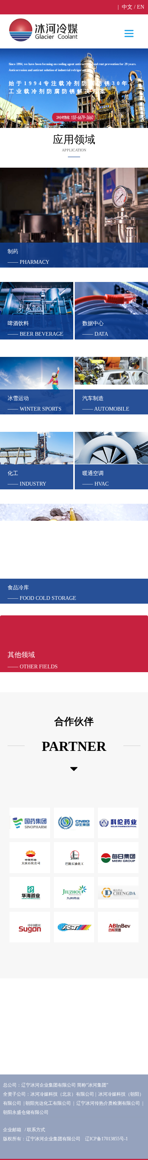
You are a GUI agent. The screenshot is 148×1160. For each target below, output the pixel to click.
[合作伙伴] (74, 769)
